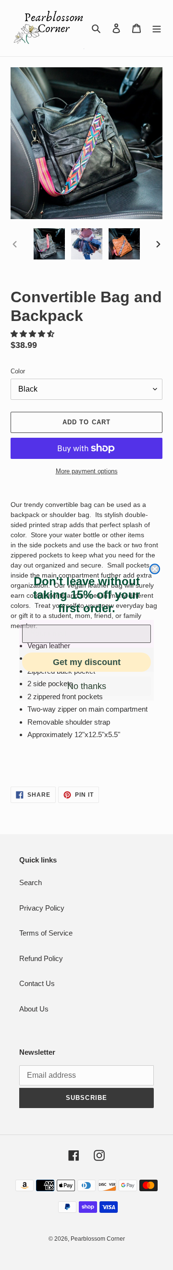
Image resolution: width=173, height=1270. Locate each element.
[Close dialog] (155, 569)
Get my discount (87, 662)
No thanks (86, 686)
